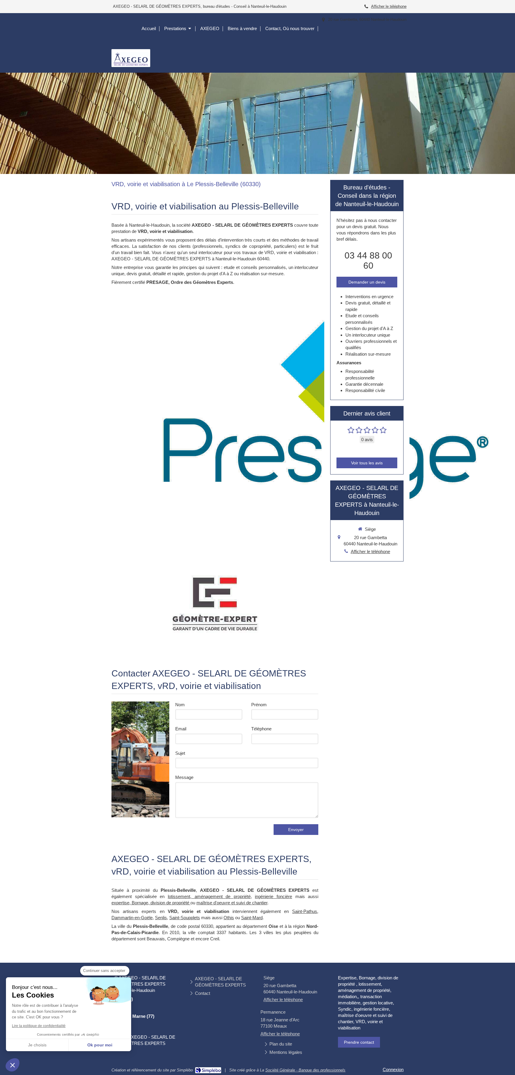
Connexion (393, 1069)
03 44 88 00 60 (368, 260)
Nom (180, 704)
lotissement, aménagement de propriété (209, 896)
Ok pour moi (99, 1045)
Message (184, 777)
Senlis (161, 917)
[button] (12, 1065)
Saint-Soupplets (184, 917)
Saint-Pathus (304, 911)
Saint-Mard (252, 917)
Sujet (180, 753)
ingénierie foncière (273, 896)
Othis (229, 917)
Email (180, 728)
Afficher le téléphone (389, 6)
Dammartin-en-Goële (132, 917)
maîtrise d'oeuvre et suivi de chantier (231, 902)
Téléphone (261, 728)
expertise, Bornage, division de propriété (150, 902)
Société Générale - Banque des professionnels (305, 1070)
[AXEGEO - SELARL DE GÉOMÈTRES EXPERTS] (131, 65)
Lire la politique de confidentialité (39, 1026)
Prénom (259, 704)
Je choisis (37, 1045)
